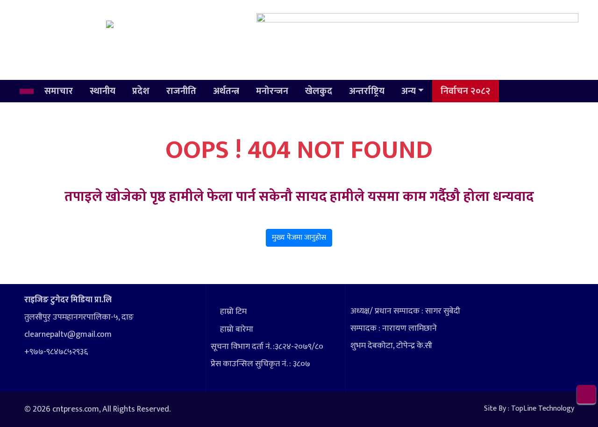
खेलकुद (318, 91)
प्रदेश (141, 91)
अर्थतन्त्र (226, 91)
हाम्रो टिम (233, 312)
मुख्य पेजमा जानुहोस (299, 237)
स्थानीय (102, 91)
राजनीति (181, 91)
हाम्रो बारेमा (236, 329)
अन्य (408, 91)
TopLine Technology (542, 408)
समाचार (58, 91)
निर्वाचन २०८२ (466, 91)
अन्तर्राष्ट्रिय (366, 91)
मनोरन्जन (272, 91)
